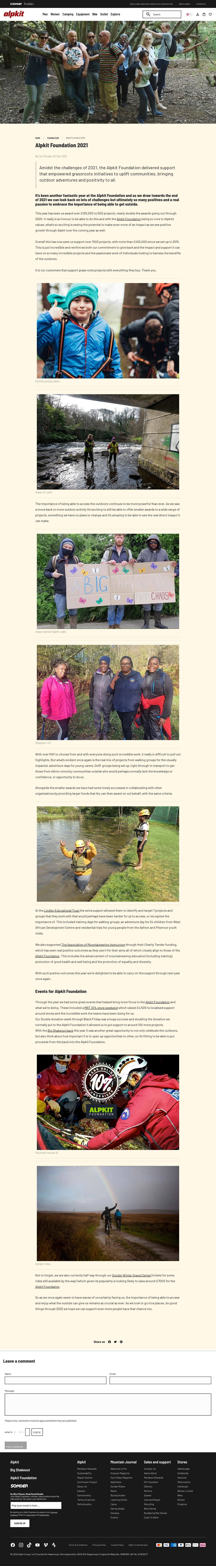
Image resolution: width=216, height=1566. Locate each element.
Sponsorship (84, 1495)
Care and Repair (152, 1499)
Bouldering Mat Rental (155, 1512)
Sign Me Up (20, 1523)
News (114, 1490)
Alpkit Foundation (129, 219)
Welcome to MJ (119, 1468)
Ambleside (182, 1473)
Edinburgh (182, 1486)
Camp (114, 1504)
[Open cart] (204, 14)
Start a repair (184, 4)
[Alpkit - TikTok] (29, 1544)
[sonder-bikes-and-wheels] (16, 4)
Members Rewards (87, 1468)
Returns (148, 1490)
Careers (81, 1490)
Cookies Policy (44, 1515)
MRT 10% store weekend (101, 1008)
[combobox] (162, 14)
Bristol (181, 1499)
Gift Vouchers (151, 1481)
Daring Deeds (117, 1508)
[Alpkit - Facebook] (12, 1544)
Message (9, 1390)
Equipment (83, 14)
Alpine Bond (150, 1473)
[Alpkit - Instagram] (21, 1544)
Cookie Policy (117, 1545)
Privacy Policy (30, 1515)
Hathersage (183, 1468)
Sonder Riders (118, 1486)
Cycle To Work (151, 1517)
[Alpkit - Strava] (53, 1544)
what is (8, 1431)
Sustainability (84, 1473)
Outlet (104, 14)
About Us (82, 1486)
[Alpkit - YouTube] (37, 1544)
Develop (115, 1512)
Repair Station (85, 1477)
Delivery (148, 1486)
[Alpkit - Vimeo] (45, 1544)
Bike (94, 14)
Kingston (182, 1504)
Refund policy (84, 1504)
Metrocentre (183, 1481)
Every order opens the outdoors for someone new (151, 4)
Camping (67, 14)
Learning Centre (119, 1499)
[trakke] (29, 4)
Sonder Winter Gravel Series (131, 1275)
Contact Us (201, 4)
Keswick (182, 1477)
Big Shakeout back (60, 1030)
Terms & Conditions (78, 1545)
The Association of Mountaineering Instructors (93, 944)
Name (8, 1373)
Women (55, 14)
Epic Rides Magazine (121, 1477)
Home (37, 138)
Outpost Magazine (120, 1473)
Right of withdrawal (138, 1545)
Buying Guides (118, 1495)
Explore (115, 14)
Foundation (53, 138)
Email (113, 1373)
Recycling (149, 1504)
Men (45, 14)
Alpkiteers (116, 1481)
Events (114, 1517)
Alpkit (14, 1462)
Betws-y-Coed (185, 1490)
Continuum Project (87, 1481)
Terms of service (86, 1499)
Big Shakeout (20, 1470)
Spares (147, 1495)
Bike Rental (150, 1508)
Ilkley (180, 1495)
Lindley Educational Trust (62, 910)
